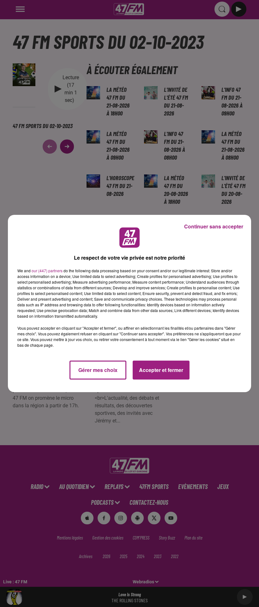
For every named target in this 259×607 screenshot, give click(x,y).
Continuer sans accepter (213, 226)
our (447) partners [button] (47, 270)
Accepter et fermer (161, 370)
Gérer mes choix (97, 370)
